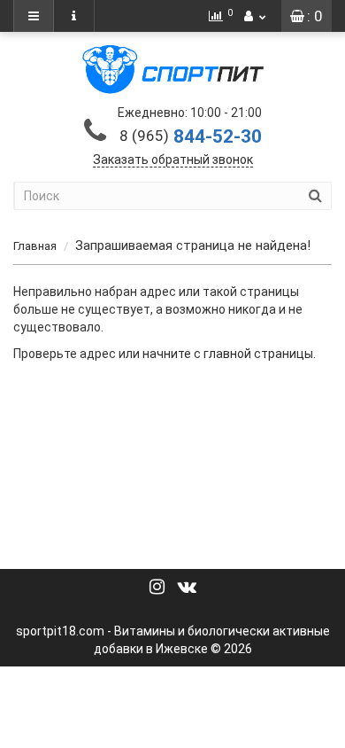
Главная (35, 246)
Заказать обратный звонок (173, 159)
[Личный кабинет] (254, 16)
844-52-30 (190, 136)
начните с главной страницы (227, 354)
